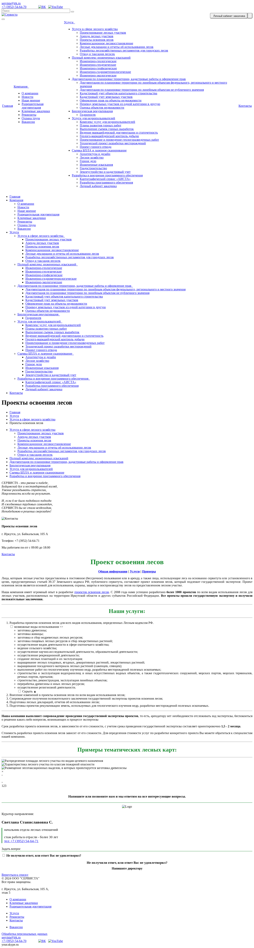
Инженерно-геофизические (98, 68)
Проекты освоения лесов (97, 39)
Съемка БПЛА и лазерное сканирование (99, 150)
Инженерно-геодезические (98, 64)
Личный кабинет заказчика (98, 186)
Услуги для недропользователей (93, 118)
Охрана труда (31, 118)
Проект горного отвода (95, 146)
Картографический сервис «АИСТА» (105, 179)
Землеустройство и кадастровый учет (105, 171)
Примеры (149, 571)
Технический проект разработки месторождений (113, 143)
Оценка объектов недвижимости (102, 107)
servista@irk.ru (11, 3)
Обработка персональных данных (24, 934)
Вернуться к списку (15, 874)
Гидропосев (88, 114)
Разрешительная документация (32, 105)
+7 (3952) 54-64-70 (14, 7)
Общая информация (112, 571)
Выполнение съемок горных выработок (107, 129)
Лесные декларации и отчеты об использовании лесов (116, 47)
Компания (21, 86)
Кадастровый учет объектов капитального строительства (118, 93)
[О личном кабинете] (250, 15)
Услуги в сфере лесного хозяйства (95, 29)
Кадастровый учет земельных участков (106, 97)
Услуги (69, 22)
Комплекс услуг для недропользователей (107, 122)
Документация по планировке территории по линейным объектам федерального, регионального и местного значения (105, 289)
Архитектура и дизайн (95, 154)
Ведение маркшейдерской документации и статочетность (119, 132)
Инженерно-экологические (98, 75)
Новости (27, 97)
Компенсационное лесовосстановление (106, 43)
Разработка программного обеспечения (106, 182)
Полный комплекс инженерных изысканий (101, 57)
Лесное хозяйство (92, 157)
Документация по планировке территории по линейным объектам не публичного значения (142, 89)
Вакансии (28, 122)
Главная (7, 105)
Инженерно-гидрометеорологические (105, 72)
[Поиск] (72, 11)
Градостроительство (93, 168)
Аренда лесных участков (96, 36)
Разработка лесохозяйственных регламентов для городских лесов (124, 50)
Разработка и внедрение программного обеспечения (107, 175)
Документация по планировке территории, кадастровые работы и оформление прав (129, 79)
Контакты (245, 105)
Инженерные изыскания (96, 164)
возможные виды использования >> (38, 626)
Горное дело (88, 161)
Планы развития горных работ (100, 125)
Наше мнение (31, 100)
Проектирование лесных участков (103, 32)
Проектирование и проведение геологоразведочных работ (119, 139)
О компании (30, 93)
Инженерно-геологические (98, 61)
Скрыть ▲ (29, 691)
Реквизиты (29, 114)
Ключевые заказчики (36, 111)
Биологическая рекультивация (92, 111)
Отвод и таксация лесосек (97, 54)
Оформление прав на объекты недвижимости (110, 100)
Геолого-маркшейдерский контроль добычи (109, 136)
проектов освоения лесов (91, 592)
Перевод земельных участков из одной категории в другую (120, 104)
